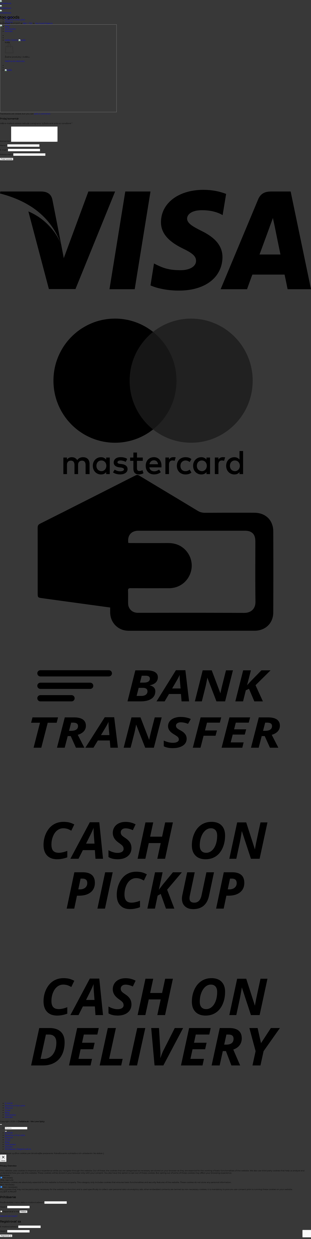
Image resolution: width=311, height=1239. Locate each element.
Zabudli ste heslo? (8, 1216)
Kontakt (9, 1117)
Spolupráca (10, 1115)
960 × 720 (27, 23)
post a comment (42, 114)
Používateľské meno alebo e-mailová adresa (22, 1202)
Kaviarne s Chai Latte (15, 20)
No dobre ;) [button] (98, 1153)
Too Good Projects (44, 23)
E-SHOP (9, 1103)
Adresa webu (6, 154)
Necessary (8, 1178)
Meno (3, 145)
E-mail (3, 150)
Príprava (9, 22)
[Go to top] (1, 1124)
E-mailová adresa (9, 1226)
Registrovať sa (6, 1236)
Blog (7, 1112)
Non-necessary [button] (7, 1184)
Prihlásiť (23, 1212)
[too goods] (58, 111)
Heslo (3, 1207)
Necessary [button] (5, 1175)
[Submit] (6, 1131)
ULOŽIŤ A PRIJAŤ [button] (8, 1192)
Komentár (5, 141)
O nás (7, 1110)
